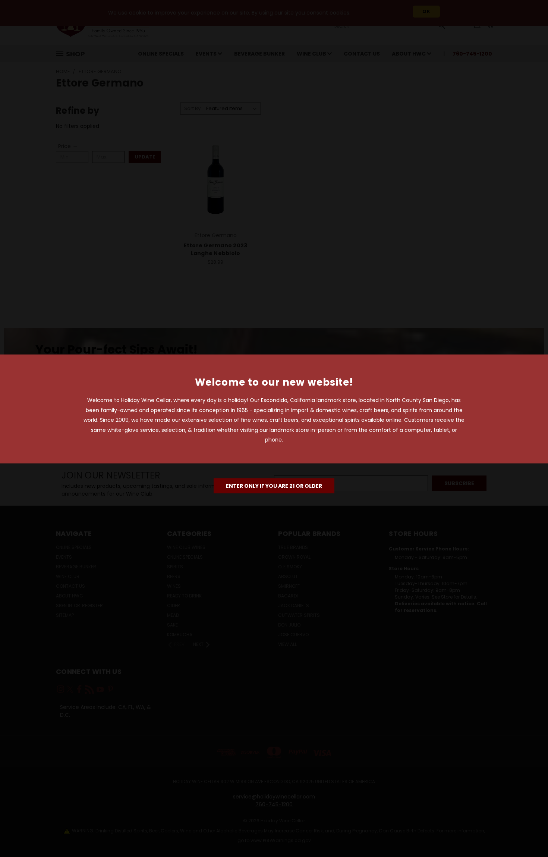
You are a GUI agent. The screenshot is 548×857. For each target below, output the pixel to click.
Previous (528, 834)
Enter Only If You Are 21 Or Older (274, 485)
